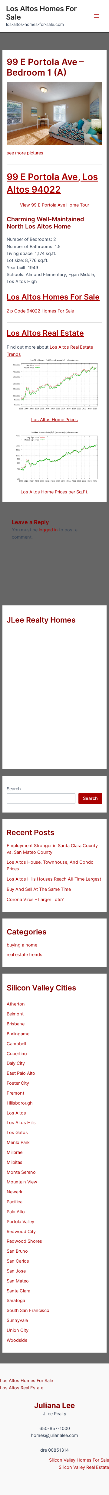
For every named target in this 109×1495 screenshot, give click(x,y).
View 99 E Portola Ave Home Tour (54, 205)
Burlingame (18, 1034)
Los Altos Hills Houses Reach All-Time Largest (54, 879)
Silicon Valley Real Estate (84, 1467)
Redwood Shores (24, 1241)
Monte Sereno (21, 1172)
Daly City (16, 1063)
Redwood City (21, 1231)
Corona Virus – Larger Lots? (35, 899)
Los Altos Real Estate (45, 332)
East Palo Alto (21, 1073)
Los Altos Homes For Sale (41, 12)
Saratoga (16, 1300)
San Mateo (18, 1281)
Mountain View (22, 1182)
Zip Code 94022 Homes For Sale (40, 311)
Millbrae (14, 1152)
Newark (14, 1192)
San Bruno (17, 1251)
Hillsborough (20, 1103)
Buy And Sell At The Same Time (39, 889)
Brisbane (16, 1024)
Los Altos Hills (21, 1122)
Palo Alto (16, 1211)
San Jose (16, 1271)
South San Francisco (28, 1310)
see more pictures (25, 153)
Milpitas (14, 1162)
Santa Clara (18, 1291)
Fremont (15, 1093)
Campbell (16, 1043)
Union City (17, 1330)
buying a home (22, 945)
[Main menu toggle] (96, 16)
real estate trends (24, 954)
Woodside (17, 1340)
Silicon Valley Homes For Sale (79, 1460)
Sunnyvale (17, 1320)
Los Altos (16, 1113)
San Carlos (18, 1261)
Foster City (18, 1083)
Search (14, 788)
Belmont (15, 1014)
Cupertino (17, 1053)
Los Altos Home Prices (54, 419)
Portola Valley (20, 1221)
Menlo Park (18, 1142)
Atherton (16, 1004)
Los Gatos (17, 1132)
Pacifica (14, 1201)
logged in (48, 530)
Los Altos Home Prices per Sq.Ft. (54, 492)
